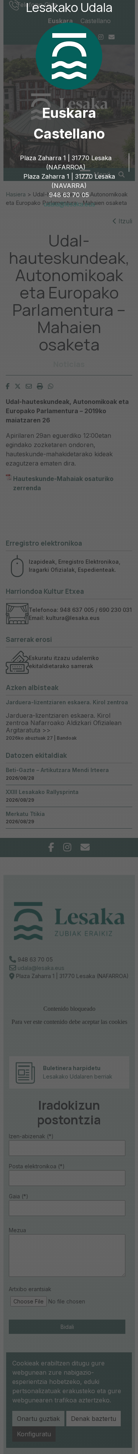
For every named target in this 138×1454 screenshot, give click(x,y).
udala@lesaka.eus (69, 204)
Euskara (69, 112)
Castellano (69, 133)
